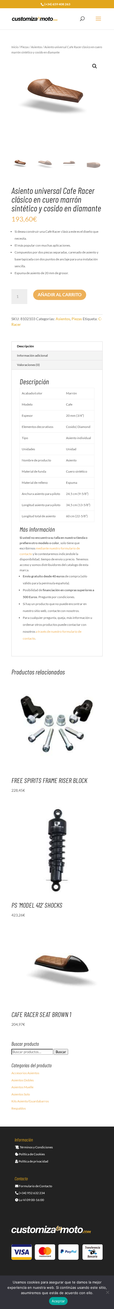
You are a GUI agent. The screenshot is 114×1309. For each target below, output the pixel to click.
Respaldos (18, 1108)
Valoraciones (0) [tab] (28, 365)
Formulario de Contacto (35, 1186)
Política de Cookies (31, 1154)
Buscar (61, 1052)
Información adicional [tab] (32, 355)
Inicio (14, 47)
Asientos (36, 47)
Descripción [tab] (25, 346)
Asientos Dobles (22, 1080)
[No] (107, 1292)
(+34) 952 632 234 (31, 1193)
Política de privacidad (33, 1161)
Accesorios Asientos (25, 1073)
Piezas (24, 47)
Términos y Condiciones (36, 1147)
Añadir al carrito (60, 294)
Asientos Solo (20, 1094)
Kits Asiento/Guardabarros (30, 1101)
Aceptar (58, 1301)
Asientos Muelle (22, 1087)
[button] (94, 66)
